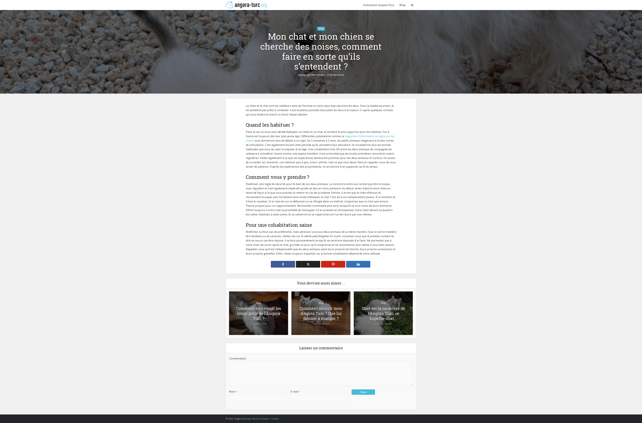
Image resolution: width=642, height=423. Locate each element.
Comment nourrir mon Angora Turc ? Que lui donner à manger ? (320, 313)
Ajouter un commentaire (311, 74)
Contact (275, 418)
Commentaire (237, 358)
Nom (233, 391)
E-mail (295, 391)
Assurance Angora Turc (378, 5)
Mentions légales (260, 418)
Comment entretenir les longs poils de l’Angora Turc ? (258, 313)
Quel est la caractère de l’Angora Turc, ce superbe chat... (383, 313)
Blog (402, 5)
